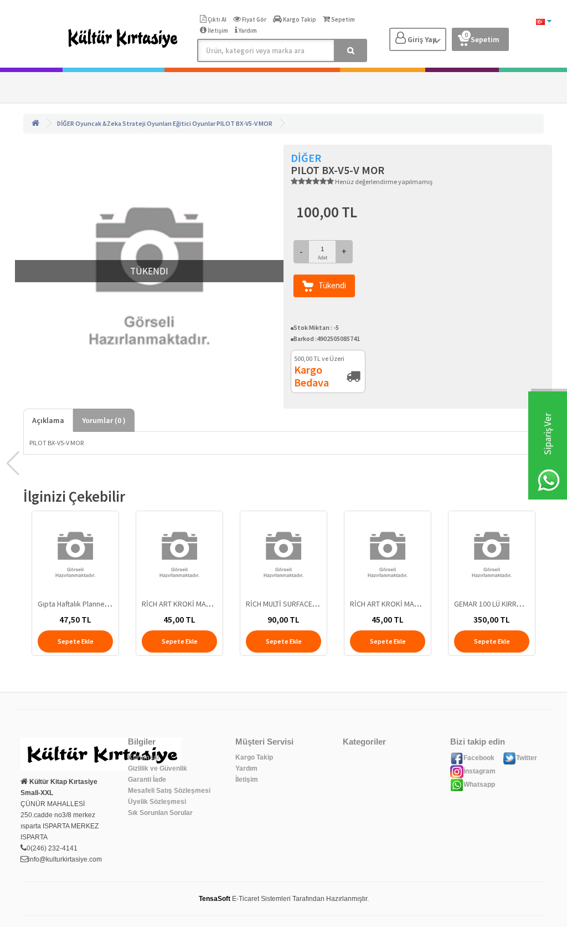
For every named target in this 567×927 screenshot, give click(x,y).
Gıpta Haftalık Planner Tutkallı (85, 604)
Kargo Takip (254, 757)
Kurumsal (143, 757)
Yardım (246, 768)
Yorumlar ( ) (104, 420)
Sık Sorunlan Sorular (160, 813)
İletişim (246, 779)
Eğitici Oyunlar (194, 123)
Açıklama (48, 420)
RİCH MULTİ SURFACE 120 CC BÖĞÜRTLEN (311, 604)
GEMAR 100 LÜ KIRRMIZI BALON (504, 604)
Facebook (478, 758)
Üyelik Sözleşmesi (157, 802)
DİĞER (65, 123)
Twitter (526, 758)
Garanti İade (147, 779)
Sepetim (482, 37)
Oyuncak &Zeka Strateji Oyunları (123, 123)
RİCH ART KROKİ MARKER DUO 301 (405, 604)
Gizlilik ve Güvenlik (157, 768)
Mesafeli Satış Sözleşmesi (169, 790)
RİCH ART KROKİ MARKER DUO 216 (197, 604)
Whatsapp (479, 784)
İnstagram (479, 771)
